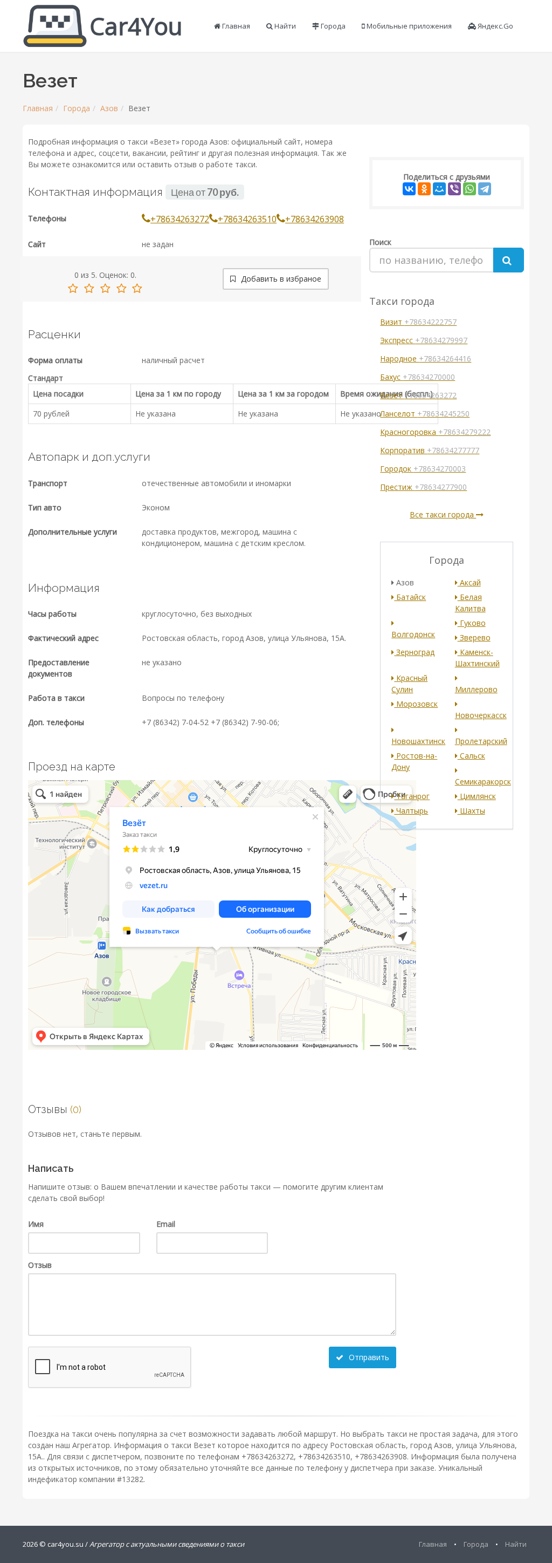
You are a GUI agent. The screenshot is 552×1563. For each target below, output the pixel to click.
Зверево (474, 637)
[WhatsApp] (469, 188)
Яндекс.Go (494, 26)
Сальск (471, 755)
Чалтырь (411, 811)
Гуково (472, 623)
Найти (284, 26)
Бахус (417, 377)
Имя (36, 1224)
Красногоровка (435, 432)
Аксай (469, 582)
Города (332, 26)
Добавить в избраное (280, 279)
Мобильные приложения (408, 26)
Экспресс (423, 340)
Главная (235, 26)
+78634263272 (179, 219)
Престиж (423, 487)
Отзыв (40, 1265)
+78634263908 (314, 219)
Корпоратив (429, 450)
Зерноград (414, 652)
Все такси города (443, 514)
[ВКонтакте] (409, 188)
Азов (109, 108)
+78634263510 (247, 219)
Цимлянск (477, 796)
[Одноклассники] (424, 188)
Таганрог (412, 796)
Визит (418, 322)
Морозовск (416, 704)
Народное (425, 358)
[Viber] (454, 188)
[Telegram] (484, 188)
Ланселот (425, 413)
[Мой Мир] (439, 188)
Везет (418, 395)
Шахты (471, 811)
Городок (423, 468)
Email (165, 1224)
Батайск (410, 597)
